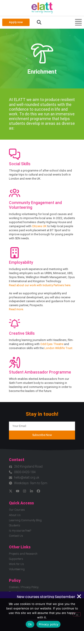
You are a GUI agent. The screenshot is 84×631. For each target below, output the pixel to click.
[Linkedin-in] (31, 491)
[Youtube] (17, 491)
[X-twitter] (10, 491)
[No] (77, 614)
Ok (30, 624)
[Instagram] (24, 491)
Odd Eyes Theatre (51, 344)
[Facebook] (38, 491)
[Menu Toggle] (78, 22)
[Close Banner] (79, 596)
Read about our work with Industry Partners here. (40, 285)
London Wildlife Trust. (58, 348)
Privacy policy (48, 624)
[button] (39, 22)
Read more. (16, 309)
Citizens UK (39, 226)
